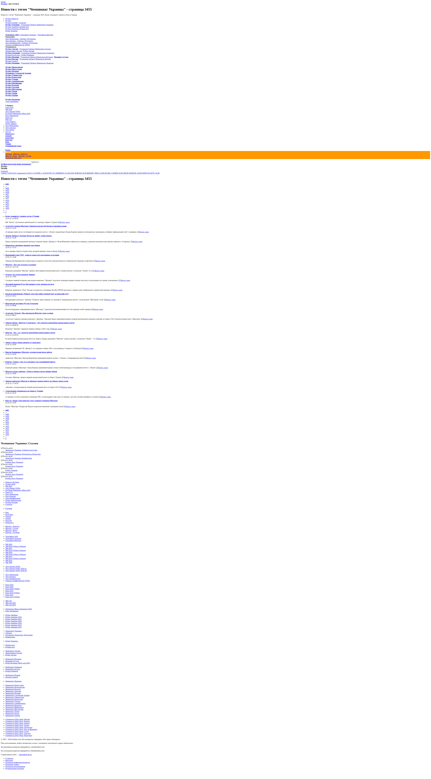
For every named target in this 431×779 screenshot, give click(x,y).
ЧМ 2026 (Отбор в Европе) (15, 546)
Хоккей (8, 136)
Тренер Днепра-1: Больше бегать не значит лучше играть (28, 236)
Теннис (8, 144)
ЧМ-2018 (8, 552)
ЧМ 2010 (8, 560)
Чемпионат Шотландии (14, 709)
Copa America (10, 122)
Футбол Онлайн (11, 23)
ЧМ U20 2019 (10, 605)
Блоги (7, 150)
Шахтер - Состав (24, 156)
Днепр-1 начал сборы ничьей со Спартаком (23, 343)
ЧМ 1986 (8, 562)
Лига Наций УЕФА (12, 112)
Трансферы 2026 (11, 536)
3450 (7, 208)
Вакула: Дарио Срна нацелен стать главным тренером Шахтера (31, 401)
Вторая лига (10, 647)
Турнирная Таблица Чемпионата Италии (35, 59)
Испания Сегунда (12, 661)
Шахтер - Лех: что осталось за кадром (20, 265)
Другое (8, 132)
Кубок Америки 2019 (13, 621)
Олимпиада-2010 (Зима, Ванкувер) (18, 735)
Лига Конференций (12, 498)
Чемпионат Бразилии (13, 705)
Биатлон (8, 140)
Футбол (4, 4)
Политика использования (15, 766)
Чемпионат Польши (13, 693)
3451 (7, 206)
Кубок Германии (27, 55)
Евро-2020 (9, 587)
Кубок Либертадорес (13, 500)
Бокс (7, 142)
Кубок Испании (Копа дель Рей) (17, 663)
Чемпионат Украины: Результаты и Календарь (23, 454)
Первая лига (10, 645)
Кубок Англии (28, 51)
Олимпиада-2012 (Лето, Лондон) (18, 733)
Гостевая (8, 154)
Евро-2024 (9, 107)
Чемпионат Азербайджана (15, 703)
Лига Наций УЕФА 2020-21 (16, 569)
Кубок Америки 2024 (13, 617)
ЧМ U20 (8, 120)
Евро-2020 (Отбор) (12, 589)
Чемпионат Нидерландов (15, 687)
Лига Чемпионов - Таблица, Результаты (20, 39)
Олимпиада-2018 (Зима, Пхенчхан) (18, 727)
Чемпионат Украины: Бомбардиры (18, 458)
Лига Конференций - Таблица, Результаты (21, 43)
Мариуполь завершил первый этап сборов (22, 245)
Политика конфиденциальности (17, 762)
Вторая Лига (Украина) (14, 466)
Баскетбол (9, 138)
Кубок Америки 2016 (13, 623)
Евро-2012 (9, 595)
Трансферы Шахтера (45, 35)
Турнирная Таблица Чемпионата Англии (35, 49)
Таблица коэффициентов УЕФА (17, 45)
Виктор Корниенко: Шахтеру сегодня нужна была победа (28, 352)
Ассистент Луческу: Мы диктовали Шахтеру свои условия (29, 313)
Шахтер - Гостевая (12, 532)
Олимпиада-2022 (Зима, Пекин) (17, 723)
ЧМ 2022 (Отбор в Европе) (15, 550)
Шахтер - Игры (11, 156)
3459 (7, 190)
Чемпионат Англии (12, 651)
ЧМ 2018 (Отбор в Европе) (15, 554)
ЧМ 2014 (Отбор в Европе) (15, 558)
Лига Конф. (9, 130)
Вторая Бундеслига (12, 55)
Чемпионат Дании (12, 711)
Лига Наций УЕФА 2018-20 (16, 571)
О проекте (9, 758)
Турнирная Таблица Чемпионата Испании (36, 57)
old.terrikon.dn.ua (25, 755)
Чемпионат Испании (13, 659)
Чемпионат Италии (12, 675)
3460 (7, 188)
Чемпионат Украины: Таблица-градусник (21, 450)
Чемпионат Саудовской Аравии (17, 695)
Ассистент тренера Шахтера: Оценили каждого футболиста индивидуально (36, 226)
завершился (14, 173)
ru (5, 2)
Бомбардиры (10, 637)
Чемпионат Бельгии (13, 689)
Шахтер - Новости (20, 154)
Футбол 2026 (10, 484)
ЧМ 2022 (8, 548)
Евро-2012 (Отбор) (12, 597)
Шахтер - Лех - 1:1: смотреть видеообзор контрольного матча (30, 333)
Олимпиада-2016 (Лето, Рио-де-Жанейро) (21, 729)
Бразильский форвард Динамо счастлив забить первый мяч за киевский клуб (36, 294)
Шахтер (8, 152)
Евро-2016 (9, 591)
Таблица (8, 633)
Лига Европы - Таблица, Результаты (19, 41)
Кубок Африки (11, 124)
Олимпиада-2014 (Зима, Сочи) (17, 731)
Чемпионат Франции (13, 681)
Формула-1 (9, 134)
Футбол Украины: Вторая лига (17, 29)
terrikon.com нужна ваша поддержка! (16, 164)
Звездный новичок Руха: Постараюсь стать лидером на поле (29, 284)
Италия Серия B (11, 61)
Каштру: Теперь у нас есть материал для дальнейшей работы (30, 362)
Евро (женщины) (11, 116)
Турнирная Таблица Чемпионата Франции (37, 63)
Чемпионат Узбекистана (14, 697)
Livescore (22, 23)
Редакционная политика (14, 768)
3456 (7, 196)
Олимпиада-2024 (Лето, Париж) (17, 721)
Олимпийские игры (13, 146)
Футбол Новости (11, 19)
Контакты (9, 760)
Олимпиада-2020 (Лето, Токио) (17, 725)
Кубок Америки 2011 (13, 627)
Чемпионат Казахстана (14, 699)
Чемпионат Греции (12, 716)
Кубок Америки (11, 615)
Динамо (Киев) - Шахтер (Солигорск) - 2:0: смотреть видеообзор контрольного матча (39, 323)
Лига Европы (10, 128)
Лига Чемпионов (11, 126)
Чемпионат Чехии (12, 713)
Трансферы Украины (28, 35)
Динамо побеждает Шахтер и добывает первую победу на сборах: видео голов (36, 381)
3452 (7, 204)
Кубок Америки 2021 (13, 619)
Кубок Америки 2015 (13, 625)
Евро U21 (9, 118)
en (3, 2)
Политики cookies (12, 764)
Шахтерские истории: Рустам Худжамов (21, 303)
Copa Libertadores (12, 101)
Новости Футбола (12, 482)
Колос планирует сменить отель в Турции (22, 216)
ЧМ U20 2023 (10, 603)
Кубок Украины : (11, 641)
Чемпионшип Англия (13, 51)
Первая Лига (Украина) (14, 462)
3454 (7, 200)
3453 (7, 202)
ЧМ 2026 (8, 110)
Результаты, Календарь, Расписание (19, 635)
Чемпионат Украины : (13, 631)
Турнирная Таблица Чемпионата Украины (37, 25)
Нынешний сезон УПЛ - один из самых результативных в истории (32, 255)
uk (2, 2)
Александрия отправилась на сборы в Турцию (24, 391)
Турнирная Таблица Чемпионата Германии (37, 53)
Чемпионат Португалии (14, 685)
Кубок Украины (11, 31)
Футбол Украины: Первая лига (17, 27)
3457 (7, 194)
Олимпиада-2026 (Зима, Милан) (17, 719)
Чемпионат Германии (13, 667)
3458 (7, 192)
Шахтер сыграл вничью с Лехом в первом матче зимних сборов (31, 371)
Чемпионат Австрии (13, 691)
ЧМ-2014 (8, 556)
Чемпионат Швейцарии (14, 707)
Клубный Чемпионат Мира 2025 (17, 114)
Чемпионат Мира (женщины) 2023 (18, 609)
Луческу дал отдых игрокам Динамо (20, 275)
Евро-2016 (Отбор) (12, 593)
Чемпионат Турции (12, 701)
